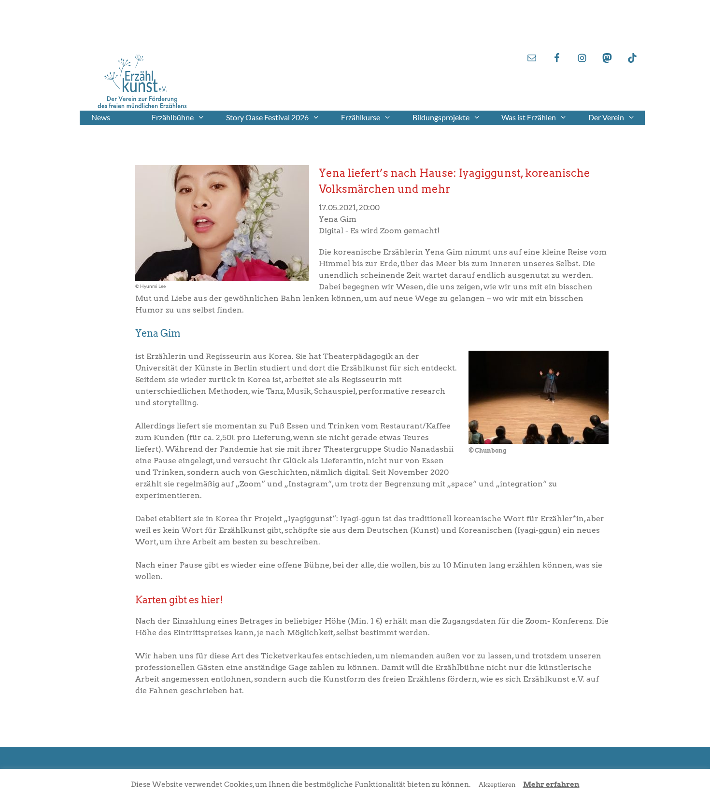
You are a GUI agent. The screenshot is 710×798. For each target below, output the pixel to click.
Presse (596, 38)
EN (601, 19)
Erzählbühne (173, 117)
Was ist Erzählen (528, 117)
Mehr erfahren (551, 784)
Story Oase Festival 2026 (267, 117)
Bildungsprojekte (440, 117)
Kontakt (593, 28)
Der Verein (606, 117)
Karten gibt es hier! (179, 600)
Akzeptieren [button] (497, 784)
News (100, 117)
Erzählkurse (360, 117)
